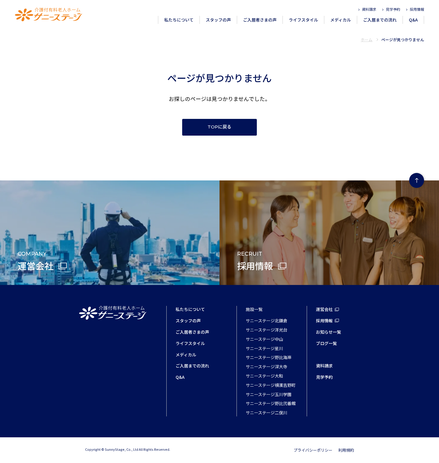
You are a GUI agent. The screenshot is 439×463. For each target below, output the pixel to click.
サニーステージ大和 (264, 376)
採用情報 (417, 9)
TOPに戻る (219, 127)
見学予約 (393, 9)
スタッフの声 (218, 20)
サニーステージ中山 (264, 339)
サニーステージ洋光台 (266, 330)
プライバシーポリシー (313, 450)
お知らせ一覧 (328, 332)
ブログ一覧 (326, 343)
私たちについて (179, 20)
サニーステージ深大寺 (266, 367)
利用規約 (346, 450)
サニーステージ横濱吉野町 (271, 385)
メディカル (340, 20)
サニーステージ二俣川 (266, 413)
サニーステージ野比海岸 (268, 357)
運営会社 (324, 309)
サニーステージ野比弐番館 (271, 403)
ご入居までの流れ (380, 20)
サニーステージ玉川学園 (268, 394)
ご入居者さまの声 (260, 20)
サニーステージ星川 (264, 348)
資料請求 (369, 9)
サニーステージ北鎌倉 (266, 321)
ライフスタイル (303, 20)
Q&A (413, 20)
